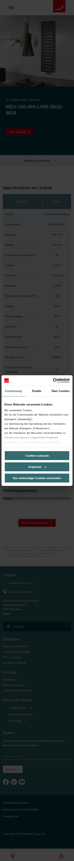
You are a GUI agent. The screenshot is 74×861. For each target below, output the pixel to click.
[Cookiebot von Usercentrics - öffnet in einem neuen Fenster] (53, 380)
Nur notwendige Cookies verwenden (37, 477)
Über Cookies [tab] (60, 391)
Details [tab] (36, 391)
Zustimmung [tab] (13, 391)
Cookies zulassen (37, 455)
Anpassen (35, 466)
